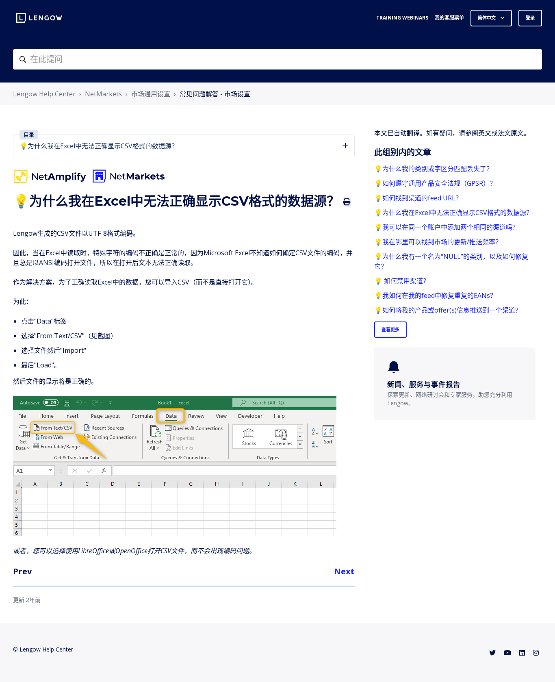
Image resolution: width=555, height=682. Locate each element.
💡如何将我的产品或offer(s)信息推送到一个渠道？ (448, 310)
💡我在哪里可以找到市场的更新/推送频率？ (438, 241)
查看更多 (390, 329)
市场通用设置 (150, 93)
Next (344, 571)
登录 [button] (530, 18)
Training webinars (402, 17)
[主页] (39, 18)
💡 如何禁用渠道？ (401, 280)
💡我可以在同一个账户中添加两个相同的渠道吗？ (446, 227)
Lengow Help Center (44, 93)
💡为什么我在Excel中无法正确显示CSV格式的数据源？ (453, 212)
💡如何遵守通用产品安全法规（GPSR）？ (435, 183)
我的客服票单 (449, 17)
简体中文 (487, 18)
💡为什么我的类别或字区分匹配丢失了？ (433, 168)
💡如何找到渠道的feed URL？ (418, 197)
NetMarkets (103, 93)
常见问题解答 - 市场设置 (215, 93)
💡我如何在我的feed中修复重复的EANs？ (435, 295)
